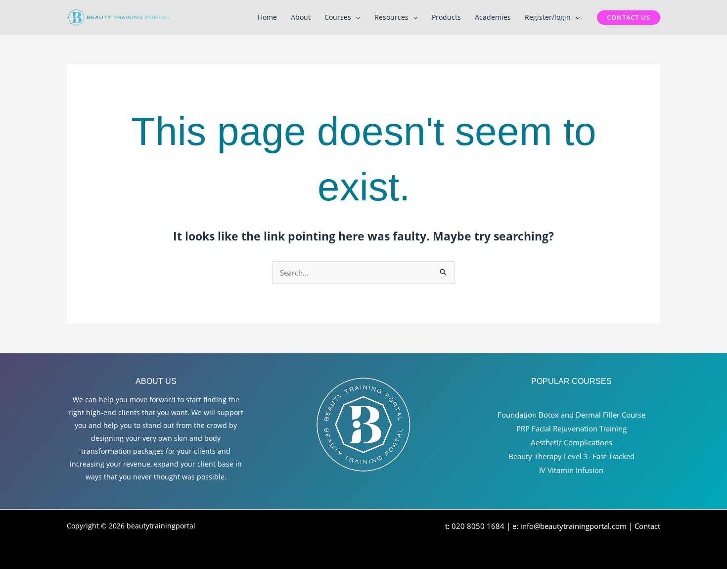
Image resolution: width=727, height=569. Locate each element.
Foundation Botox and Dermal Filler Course (571, 415)
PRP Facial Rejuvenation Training (571, 428)
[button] (356, 17)
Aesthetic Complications (571, 442)
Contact (647, 526)
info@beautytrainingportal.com (573, 526)
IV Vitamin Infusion (571, 470)
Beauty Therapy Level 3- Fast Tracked (571, 456)
